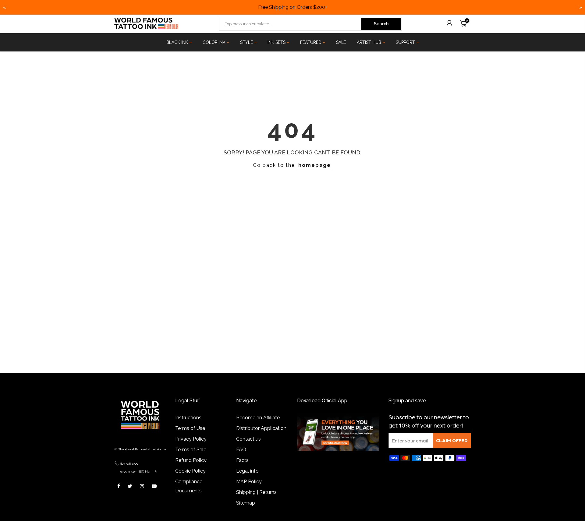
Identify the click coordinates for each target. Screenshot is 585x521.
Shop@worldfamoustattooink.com (142, 449)
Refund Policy (191, 460)
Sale (341, 42)
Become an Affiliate (258, 418)
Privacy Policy (191, 439)
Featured (310, 42)
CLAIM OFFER (452, 440)
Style (246, 42)
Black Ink (177, 42)
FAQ (241, 449)
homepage (314, 165)
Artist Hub (369, 42)
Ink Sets (276, 42)
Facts (242, 460)
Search (381, 23)
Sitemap (245, 503)
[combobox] (290, 24)
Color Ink (214, 42)
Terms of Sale (190, 449)
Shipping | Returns (256, 492)
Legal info (247, 471)
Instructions (188, 418)
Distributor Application (261, 428)
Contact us (248, 439)
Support (405, 42)
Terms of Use (190, 428)
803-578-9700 (129, 463)
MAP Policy (249, 481)
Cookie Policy (190, 471)
